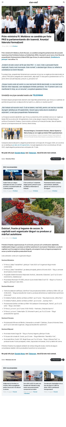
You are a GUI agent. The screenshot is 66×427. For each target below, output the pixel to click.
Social (14, 238)
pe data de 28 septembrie (21, 145)
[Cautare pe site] (64, 2)
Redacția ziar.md (11, 359)
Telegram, (33, 153)
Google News (20, 153)
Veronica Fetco (10, 159)
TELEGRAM (38, 95)
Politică (14, 46)
